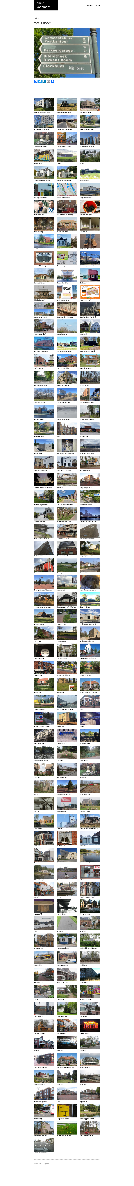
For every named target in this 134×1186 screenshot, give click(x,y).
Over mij (97, 5)
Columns (90, 5)
